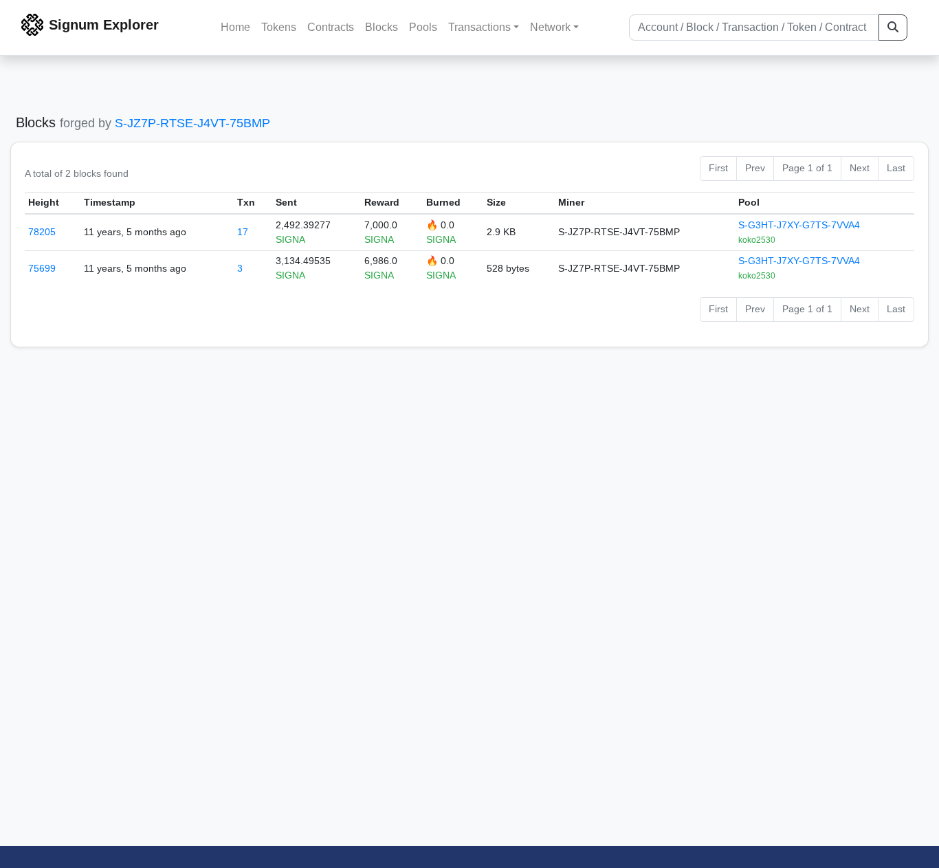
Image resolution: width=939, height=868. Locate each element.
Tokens (278, 27)
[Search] (893, 27)
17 (242, 231)
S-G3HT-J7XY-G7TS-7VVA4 (799, 224)
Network (550, 27)
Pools (423, 27)
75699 (42, 268)
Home (235, 27)
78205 (42, 231)
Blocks (381, 27)
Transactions (479, 27)
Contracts (330, 27)
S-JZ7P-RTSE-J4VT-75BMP (192, 123)
